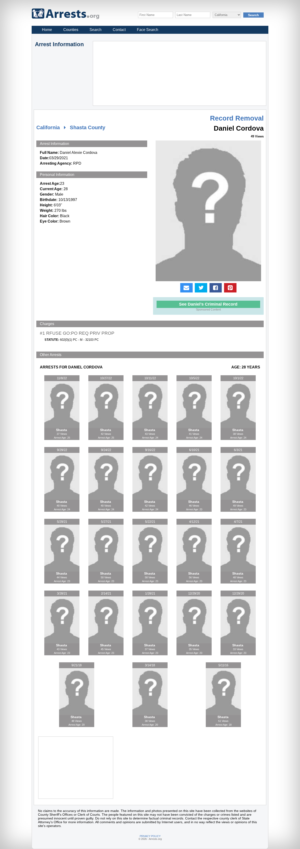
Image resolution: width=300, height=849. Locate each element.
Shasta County (87, 127)
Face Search (147, 30)
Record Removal (237, 118)
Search (95, 30)
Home (47, 30)
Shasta (62, 430)
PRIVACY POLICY (150, 836)
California (48, 127)
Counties (70, 30)
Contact (119, 30)
